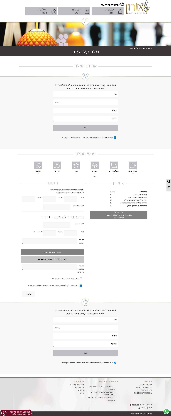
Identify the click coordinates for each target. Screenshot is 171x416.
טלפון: (60, 197)
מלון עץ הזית (85, 52)
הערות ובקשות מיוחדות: (80, 269)
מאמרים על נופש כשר (108, 381)
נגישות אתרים (147, 414)
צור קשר (148, 381)
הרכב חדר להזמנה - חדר (62, 217)
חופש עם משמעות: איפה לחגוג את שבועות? (100, 399)
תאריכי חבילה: (78, 206)
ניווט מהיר (79, 381)
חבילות (142, 48)
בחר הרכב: (80, 224)
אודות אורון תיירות (77, 385)
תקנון (82, 393)
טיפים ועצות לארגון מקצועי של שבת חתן (101, 387)
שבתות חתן (79, 387)
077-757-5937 (119, 218)
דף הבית (149, 48)
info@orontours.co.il (143, 393)
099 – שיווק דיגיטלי (136, 414)
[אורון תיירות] (138, 10)
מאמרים (81, 390)
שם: (82, 197)
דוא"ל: (40, 197)
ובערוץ (146, 408)
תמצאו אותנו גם (142, 405)
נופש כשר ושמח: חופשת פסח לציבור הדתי (102, 393)
